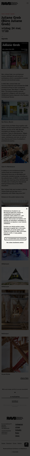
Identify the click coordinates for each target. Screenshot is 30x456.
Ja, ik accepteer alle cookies (15, 238)
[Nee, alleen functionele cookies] (27, 209)
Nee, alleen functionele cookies (15, 242)
